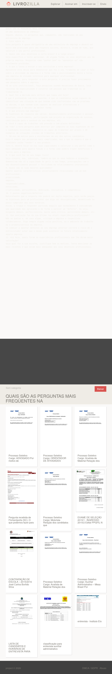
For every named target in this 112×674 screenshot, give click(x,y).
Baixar (100, 389)
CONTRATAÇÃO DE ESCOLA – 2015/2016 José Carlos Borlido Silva (20, 583)
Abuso (103, 668)
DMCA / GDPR (90, 668)
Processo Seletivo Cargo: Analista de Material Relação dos (54, 584)
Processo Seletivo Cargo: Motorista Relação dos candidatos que (55, 521)
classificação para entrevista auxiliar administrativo (52, 646)
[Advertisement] (56, 17)
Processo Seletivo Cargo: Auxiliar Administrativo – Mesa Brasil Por (89, 583)
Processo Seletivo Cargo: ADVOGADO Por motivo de (21, 458)
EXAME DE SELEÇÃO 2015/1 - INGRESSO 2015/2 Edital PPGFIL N (90, 520)
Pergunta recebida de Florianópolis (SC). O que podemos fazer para (21, 520)
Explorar (55, 4)
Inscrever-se (89, 4)
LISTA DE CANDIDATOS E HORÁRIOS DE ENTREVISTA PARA (19, 647)
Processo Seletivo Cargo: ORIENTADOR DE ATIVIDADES (54, 458)
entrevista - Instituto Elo (90, 621)
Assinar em (71, 4)
